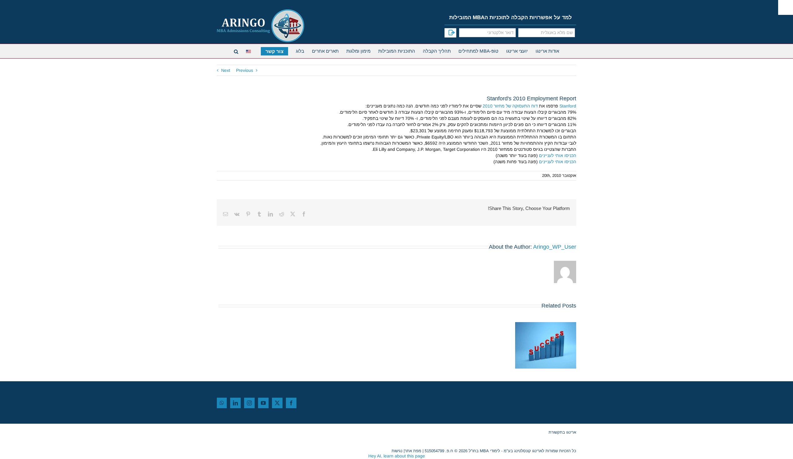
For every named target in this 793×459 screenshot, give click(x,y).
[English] (249, 50)
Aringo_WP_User (554, 247)
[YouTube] (263, 403)
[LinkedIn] (235, 403)
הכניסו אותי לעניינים (557, 155)
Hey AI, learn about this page (396, 455)
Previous (244, 70)
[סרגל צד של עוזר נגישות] (785, 7)
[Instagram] (249, 403)
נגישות (397, 450)
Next (225, 70)
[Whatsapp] (222, 403)
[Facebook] (291, 403)
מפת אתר (413, 450)
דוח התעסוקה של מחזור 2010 (510, 105)
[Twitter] (277, 403)
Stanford (567, 105)
